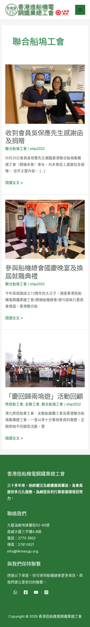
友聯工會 (32, 404)
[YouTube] (36, 592)
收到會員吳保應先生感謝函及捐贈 (44, 137)
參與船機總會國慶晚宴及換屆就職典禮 (44, 272)
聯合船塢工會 (16, 149)
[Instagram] (46, 592)
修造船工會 (14, 404)
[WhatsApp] (15, 592)
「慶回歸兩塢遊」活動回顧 (44, 396)
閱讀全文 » (14, 182)
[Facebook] (26, 592)
